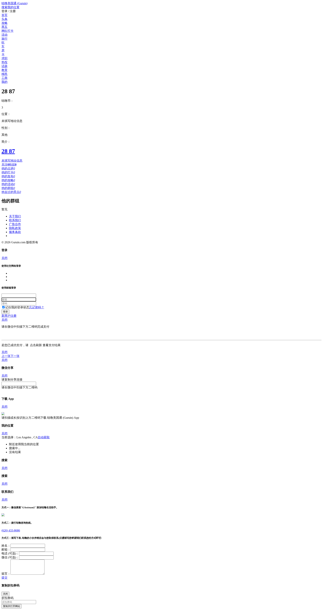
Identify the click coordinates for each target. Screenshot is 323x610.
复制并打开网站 (11, 606)
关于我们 (15, 216)
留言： (5, 573)
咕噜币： (7, 100)
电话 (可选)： (10, 553)
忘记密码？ (36, 307)
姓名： (5, 545)
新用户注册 (8, 315)
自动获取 (44, 437)
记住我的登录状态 (17, 307)
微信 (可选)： (10, 557)
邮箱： (5, 549)
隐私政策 (15, 228)
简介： (5, 141)
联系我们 (15, 220)
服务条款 (15, 232)
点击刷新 (36, 345)
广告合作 (15, 224)
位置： (5, 114)
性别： (5, 127)
